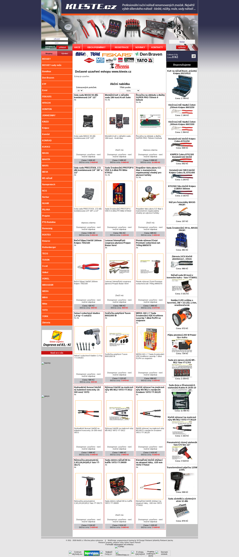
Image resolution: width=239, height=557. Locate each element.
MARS (45, 165)
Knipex (45, 128)
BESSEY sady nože (51, 65)
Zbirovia (46, 322)
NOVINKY (140, 47)
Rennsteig (47, 228)
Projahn (46, 216)
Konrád (46, 134)
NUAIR (45, 203)
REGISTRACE (122, 47)
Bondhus (46, 71)
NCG (44, 191)
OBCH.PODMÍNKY (96, 47)
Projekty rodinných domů (151, 554)
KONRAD (47, 140)
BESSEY (46, 59)
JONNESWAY (48, 115)
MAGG (45, 153)
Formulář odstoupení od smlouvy (119, 544)
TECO (45, 253)
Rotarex (46, 241)
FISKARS (46, 96)
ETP (44, 84)
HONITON (47, 109)
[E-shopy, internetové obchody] (138, 555)
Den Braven (48, 78)
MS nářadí (47, 178)
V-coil (45, 266)
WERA (45, 291)
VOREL (45, 278)
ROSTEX (46, 235)
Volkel (45, 272)
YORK (45, 316)
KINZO (45, 122)
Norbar (45, 197)
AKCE (77, 47)
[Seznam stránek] (163, 555)
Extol (44, 90)
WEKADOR (47, 285)
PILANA (46, 209)
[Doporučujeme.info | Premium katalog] (92, 555)
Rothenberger (49, 247)
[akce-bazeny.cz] (56, 392)
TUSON (46, 260)
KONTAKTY (157, 47)
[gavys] (56, 425)
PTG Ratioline (49, 222)
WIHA (45, 297)
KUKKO (46, 147)
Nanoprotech (48, 184)
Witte (44, 304)
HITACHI (46, 103)
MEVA (45, 172)
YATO (45, 310)
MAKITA (46, 159)
